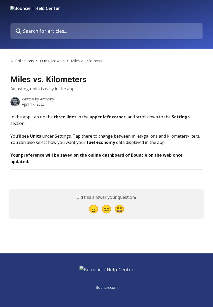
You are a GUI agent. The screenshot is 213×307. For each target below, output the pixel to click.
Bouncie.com (107, 287)
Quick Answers (52, 60)
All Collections (22, 60)
